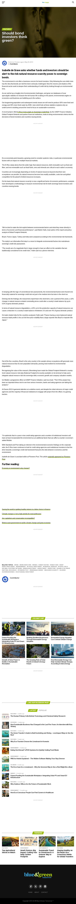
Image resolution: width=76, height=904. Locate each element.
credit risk (54, 565)
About (36, 892)
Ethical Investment (35, 566)
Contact (44, 892)
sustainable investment (25, 572)
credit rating (44, 565)
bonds (35, 565)
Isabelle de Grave (63, 568)
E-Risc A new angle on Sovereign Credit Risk (33, 112)
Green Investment (30, 568)
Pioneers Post (23, 570)
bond (17, 565)
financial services (50, 566)
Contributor (14, 64)
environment (21, 566)
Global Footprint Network (12, 568)
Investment (42, 568)
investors (52, 568)
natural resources (10, 570)
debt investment (9, 566)
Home (30, 892)
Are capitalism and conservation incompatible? (18, 518)
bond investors (25, 565)
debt (62, 565)
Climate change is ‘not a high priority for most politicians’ (21, 514)
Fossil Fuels (63, 566)
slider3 (63, 570)
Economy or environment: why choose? (16, 468)
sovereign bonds (9, 572)
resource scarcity (51, 570)
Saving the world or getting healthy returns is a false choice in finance (26, 509)
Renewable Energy (36, 570)
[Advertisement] (38, 138)
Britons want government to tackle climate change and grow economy (26, 523)
